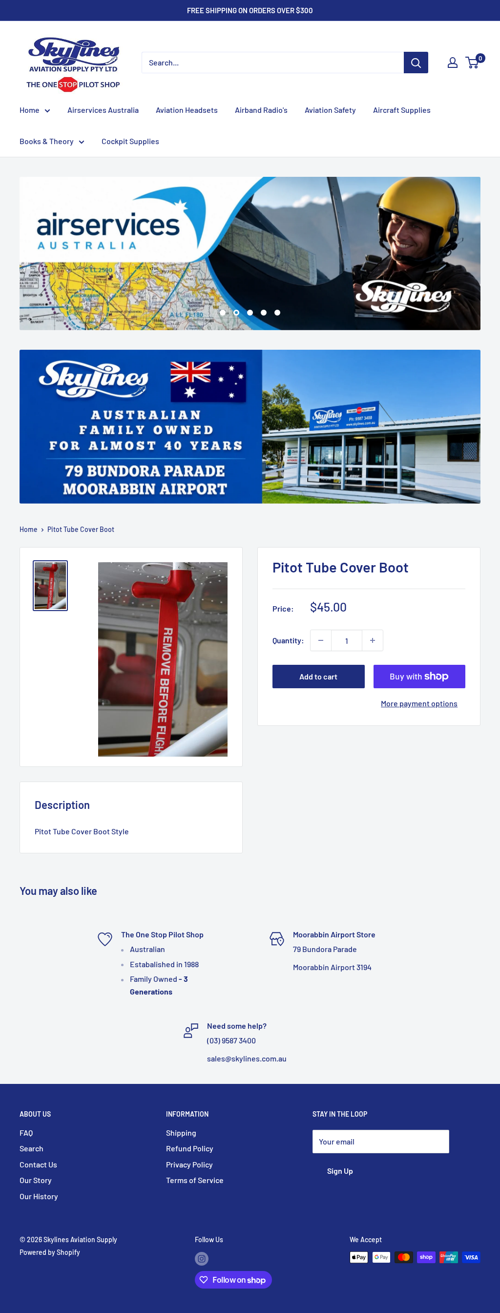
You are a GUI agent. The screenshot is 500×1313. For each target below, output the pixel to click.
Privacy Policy (189, 1164)
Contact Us (38, 1164)
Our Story (36, 1180)
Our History (39, 1196)
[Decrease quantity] (321, 641)
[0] (472, 62)
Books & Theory (47, 141)
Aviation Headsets (187, 109)
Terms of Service (195, 1180)
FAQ (26, 1132)
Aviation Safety (330, 109)
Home (30, 109)
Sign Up (340, 1171)
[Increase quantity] (372, 641)
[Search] (416, 62)
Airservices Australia (103, 109)
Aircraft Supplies (402, 109)
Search (31, 1148)
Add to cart (318, 676)
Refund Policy (189, 1148)
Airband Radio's (261, 109)
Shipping (181, 1132)
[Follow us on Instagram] (201, 1259)
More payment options (419, 703)
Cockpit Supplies (130, 141)
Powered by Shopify (50, 1253)
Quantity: (288, 640)
